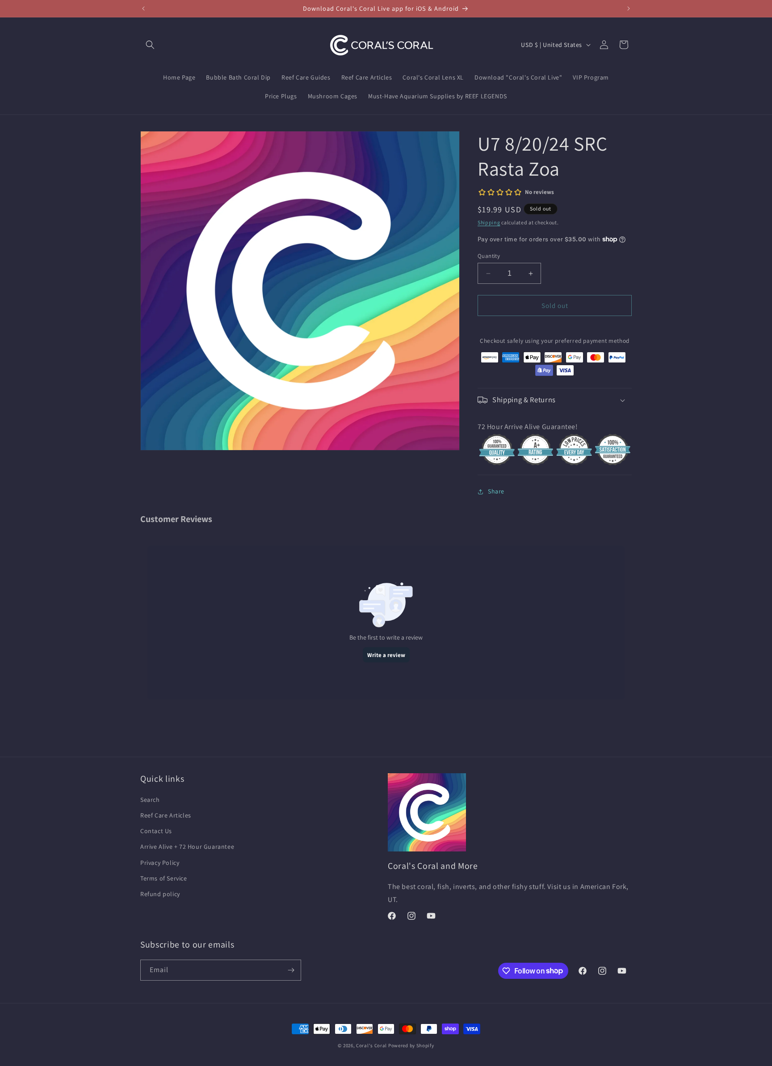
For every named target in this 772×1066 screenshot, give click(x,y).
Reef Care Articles (165, 815)
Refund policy (160, 894)
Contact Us (156, 831)
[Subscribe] (291, 970)
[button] (150, 45)
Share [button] (496, 491)
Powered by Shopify (411, 1045)
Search (150, 800)
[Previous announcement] (143, 8)
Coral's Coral (371, 1045)
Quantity (489, 256)
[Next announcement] (628, 8)
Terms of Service (163, 878)
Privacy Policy (159, 863)
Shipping (489, 222)
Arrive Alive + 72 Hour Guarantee (187, 847)
